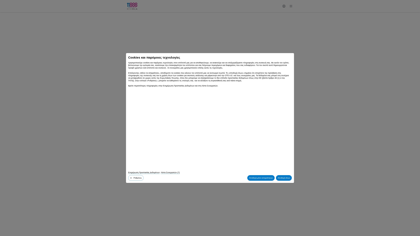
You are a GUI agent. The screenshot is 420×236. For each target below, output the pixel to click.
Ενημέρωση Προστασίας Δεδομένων (144, 172)
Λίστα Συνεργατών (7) (170, 172)
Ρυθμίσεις (138, 178)
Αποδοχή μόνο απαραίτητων (261, 178)
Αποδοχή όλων (284, 178)
